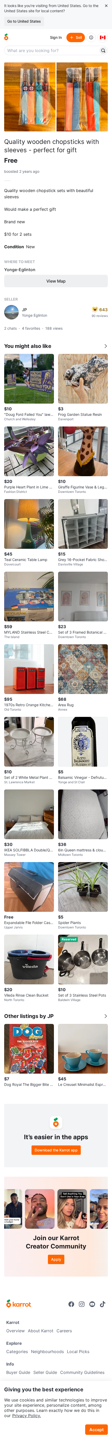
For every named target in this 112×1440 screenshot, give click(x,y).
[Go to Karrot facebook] (71, 1304)
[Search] (103, 50)
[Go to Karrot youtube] (92, 1304)
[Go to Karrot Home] (18, 1304)
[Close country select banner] (106, 5)
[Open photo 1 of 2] (29, 96)
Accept (96, 1429)
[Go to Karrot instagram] (82, 1304)
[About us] (91, 37)
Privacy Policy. (26, 1415)
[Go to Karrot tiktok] (102, 1304)
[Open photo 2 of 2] (82, 96)
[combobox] (51, 50)
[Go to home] (6, 37)
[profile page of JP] (11, 312)
